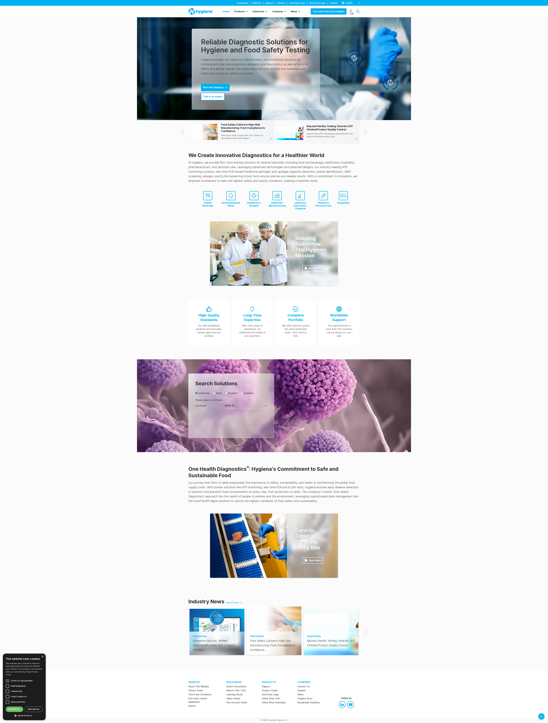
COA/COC (257, 3)
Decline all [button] (34, 709)
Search (192, 705)
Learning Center (297, 3)
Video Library (233, 698)
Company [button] (277, 11)
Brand (219, 393)
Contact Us (304, 686)
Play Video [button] (315, 268)
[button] (358, 11)
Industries (248, 393)
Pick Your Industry (213, 87)
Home (226, 11)
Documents (242, 3)
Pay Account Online (236, 702)
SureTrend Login (317, 3)
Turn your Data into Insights (328, 11)
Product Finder (270, 690)
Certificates (204, 393)
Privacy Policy (195, 690)
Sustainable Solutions (309, 702)
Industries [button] (258, 11)
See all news (234, 602)
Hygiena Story (305, 698)
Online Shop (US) (271, 698)
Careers (281, 3)
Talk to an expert (212, 96)
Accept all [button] (14, 709)
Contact (333, 3)
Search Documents (236, 686)
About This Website (198, 686)
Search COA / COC (236, 690)
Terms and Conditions (199, 694)
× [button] (42, 657)
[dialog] (24, 687)
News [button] (294, 11)
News (301, 694)
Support (269, 3)
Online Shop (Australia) (274, 702)
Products (232, 393)
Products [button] (239, 11)
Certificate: (201, 405)
